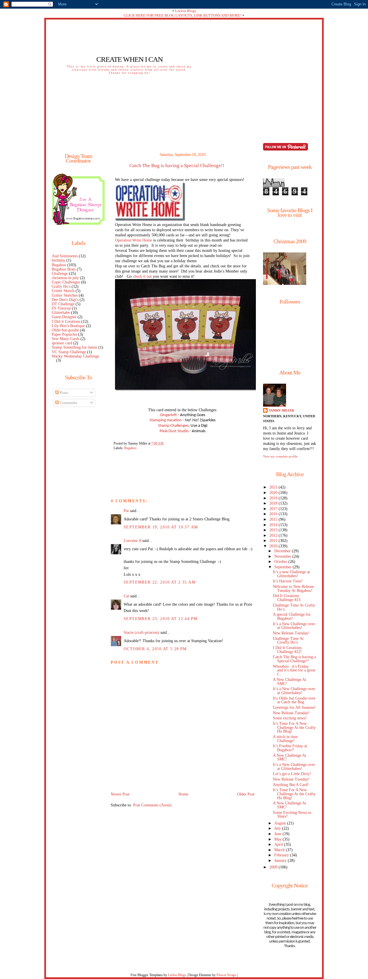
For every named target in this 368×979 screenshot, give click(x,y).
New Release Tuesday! (291, 633)
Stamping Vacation (166, 420)
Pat (126, 511)
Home (183, 794)
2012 (274, 535)
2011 (274, 540)
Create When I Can (129, 59)
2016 (274, 514)
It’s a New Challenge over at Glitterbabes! (294, 626)
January (281, 860)
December (283, 551)
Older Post (245, 794)
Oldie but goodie (65, 330)
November (283, 556)
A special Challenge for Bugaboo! (292, 616)
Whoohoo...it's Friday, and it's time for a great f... (294, 670)
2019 (274, 498)
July (278, 828)
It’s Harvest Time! (288, 581)
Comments (68, 403)
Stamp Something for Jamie (74, 347)
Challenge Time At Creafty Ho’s (288, 640)
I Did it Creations (66, 321)
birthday (58, 260)
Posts (63, 393)
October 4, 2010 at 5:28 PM (155, 649)
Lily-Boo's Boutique (68, 326)
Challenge (60, 273)
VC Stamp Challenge (69, 352)
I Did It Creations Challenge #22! (287, 650)
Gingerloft (168, 415)
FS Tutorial (61, 308)
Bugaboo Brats (64, 269)
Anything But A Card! (291, 785)
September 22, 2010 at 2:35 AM (159, 582)
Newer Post (120, 794)
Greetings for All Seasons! (294, 707)
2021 (274, 487)
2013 (274, 530)
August (280, 823)
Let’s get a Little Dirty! (292, 774)
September (283, 567)
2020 (274, 493)
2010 (274, 546)
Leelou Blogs (185, 11)
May (278, 839)
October (281, 561)
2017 (274, 509)
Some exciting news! (290, 718)
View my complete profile (280, 456)
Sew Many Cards (65, 339)
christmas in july (65, 278)
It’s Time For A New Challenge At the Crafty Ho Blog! (294, 727)
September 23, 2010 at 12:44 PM (160, 619)
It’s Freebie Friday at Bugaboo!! (290, 748)
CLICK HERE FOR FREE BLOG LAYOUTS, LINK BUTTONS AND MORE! (182, 15)
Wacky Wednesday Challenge (75, 356)
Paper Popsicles (64, 334)
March (280, 850)
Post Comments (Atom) (152, 805)
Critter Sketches (65, 295)
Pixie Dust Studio (174, 431)
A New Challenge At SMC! (289, 681)
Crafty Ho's (61, 286)
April (279, 844)
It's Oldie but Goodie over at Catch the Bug (294, 700)
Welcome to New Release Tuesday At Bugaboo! (293, 588)
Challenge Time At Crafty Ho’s (294, 607)
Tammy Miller (281, 410)
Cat (126, 596)
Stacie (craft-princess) (141, 632)
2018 (274, 503)
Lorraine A (132, 540)
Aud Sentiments (65, 256)
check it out (142, 276)
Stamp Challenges (173, 426)
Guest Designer (64, 317)
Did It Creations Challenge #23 (286, 598)
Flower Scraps (226, 975)
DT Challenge (63, 304)
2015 (274, 519)
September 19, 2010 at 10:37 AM (161, 527)
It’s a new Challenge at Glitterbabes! (291, 574)
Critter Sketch (63, 291)
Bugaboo (59, 265)
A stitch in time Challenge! (285, 739)
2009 (274, 867)
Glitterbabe (61, 312)
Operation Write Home (133, 240)
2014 (274, 525)
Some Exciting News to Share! (292, 814)
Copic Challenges (66, 282)
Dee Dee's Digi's (65, 300)
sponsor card (62, 343)
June (278, 834)
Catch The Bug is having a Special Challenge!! (176, 165)
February (282, 855)
